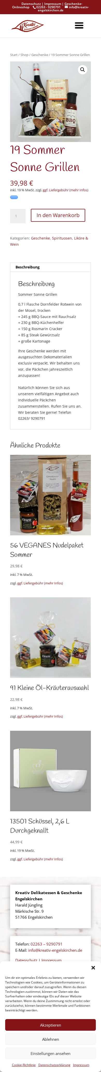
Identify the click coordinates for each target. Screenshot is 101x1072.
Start (14, 54)
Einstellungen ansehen (50, 1053)
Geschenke (39, 54)
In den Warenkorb (58, 215)
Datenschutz (31, 4)
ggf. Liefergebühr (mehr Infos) (65, 190)
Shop (24, 54)
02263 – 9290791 (47, 944)
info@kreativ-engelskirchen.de (55, 950)
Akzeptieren (50, 1025)
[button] (93, 967)
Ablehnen (50, 1039)
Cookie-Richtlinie (24, 1065)
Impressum (81, 1065)
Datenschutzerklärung (54, 1065)
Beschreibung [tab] (28, 267)
